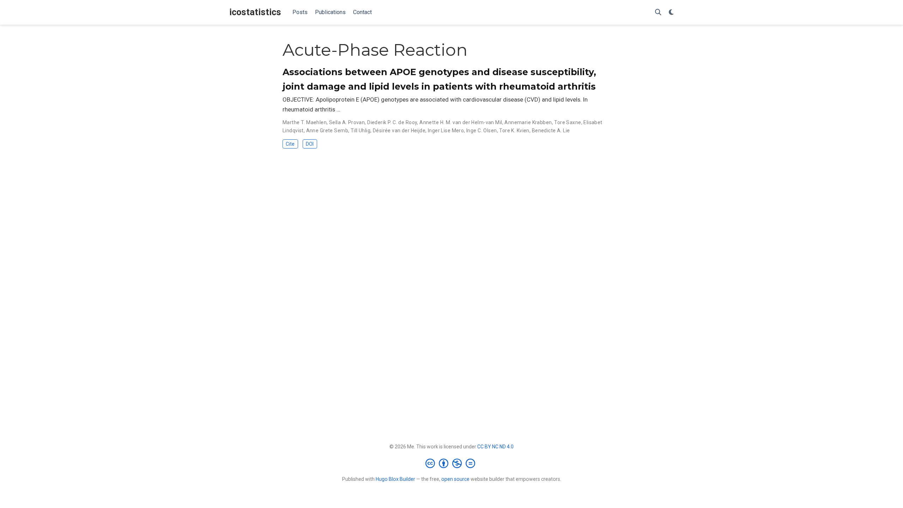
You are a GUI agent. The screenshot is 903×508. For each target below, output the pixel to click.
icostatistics (255, 12)
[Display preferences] (671, 12)
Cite (290, 144)
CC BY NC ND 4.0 (495, 446)
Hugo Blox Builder (395, 479)
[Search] (658, 12)
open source (455, 479)
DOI (310, 144)
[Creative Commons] (451, 463)
